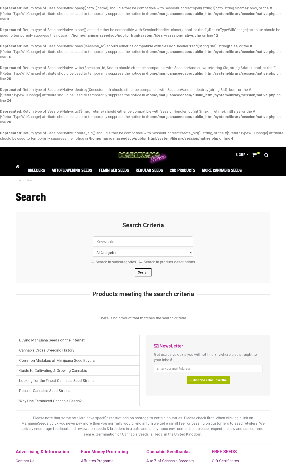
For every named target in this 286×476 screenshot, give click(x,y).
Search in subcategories (116, 262)
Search (31, 180)
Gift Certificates (225, 461)
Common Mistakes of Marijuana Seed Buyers (57, 360)
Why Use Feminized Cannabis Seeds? (50, 401)
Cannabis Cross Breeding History (46, 350)
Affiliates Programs (97, 461)
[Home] (18, 167)
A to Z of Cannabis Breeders (170, 461)
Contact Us (25, 461)
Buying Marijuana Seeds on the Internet (52, 340)
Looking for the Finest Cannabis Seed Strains (57, 380)
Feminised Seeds (114, 170)
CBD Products (182, 170)
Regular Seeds (149, 170)
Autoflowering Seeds (72, 170)
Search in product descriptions (169, 262)
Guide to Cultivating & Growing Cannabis (53, 370)
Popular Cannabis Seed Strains (44, 390)
